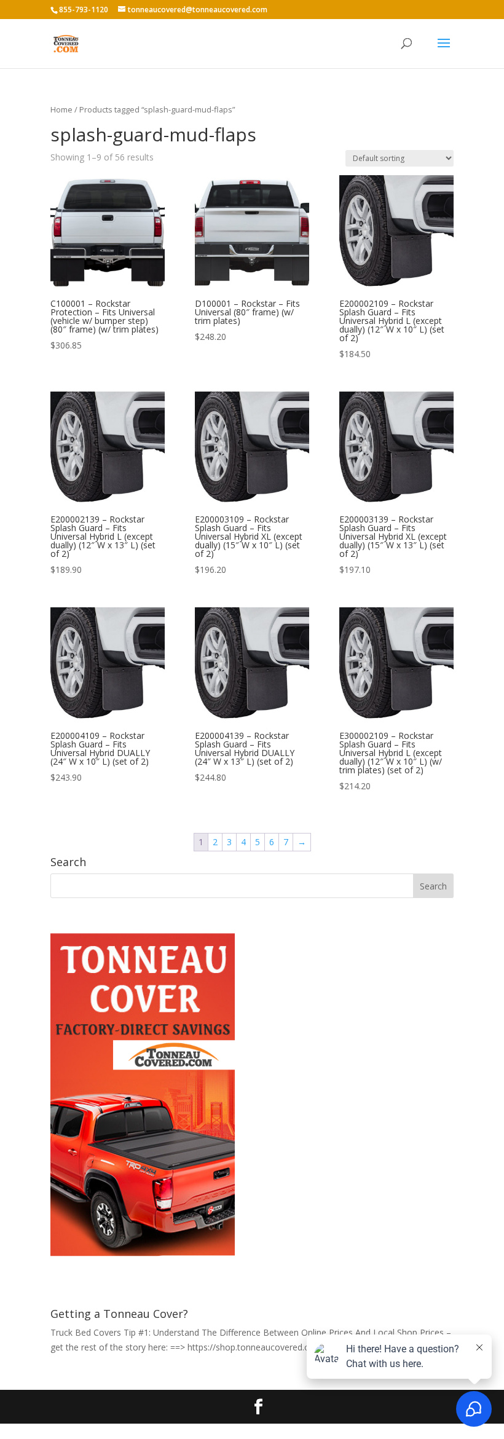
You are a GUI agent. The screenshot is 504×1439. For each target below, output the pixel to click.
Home (61, 109)
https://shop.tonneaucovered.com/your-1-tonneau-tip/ (295, 1347)
